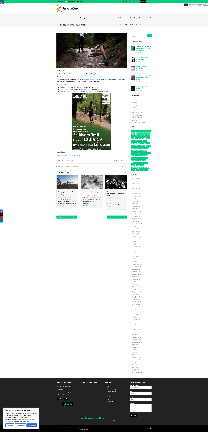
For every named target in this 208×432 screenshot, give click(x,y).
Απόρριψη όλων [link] (20, 425)
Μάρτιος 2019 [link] (136, 289)
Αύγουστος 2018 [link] (136, 307)
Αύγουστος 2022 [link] (136, 196)
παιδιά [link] (146, 155)
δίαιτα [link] (132, 141)
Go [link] (149, 36)
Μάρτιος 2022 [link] (136, 208)
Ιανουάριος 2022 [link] (136, 213)
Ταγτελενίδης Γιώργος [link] (144, 133)
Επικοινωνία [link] (143, 18)
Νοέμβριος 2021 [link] (136, 218)
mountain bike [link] (139, 131)
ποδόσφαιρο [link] (134, 162)
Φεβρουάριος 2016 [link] (137, 357)
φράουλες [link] (146, 167)
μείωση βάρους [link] (135, 153)
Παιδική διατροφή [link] (137, 117)
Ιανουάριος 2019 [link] (136, 294)
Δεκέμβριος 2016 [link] (136, 334)
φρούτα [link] (133, 170)
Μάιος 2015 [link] (135, 365)
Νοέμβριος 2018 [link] (136, 299)
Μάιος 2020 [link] (135, 256)
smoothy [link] (133, 133)
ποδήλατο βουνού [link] (141, 160)
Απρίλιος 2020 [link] (136, 259)
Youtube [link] (120, 18)
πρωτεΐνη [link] (145, 162)
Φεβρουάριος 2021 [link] (137, 236)
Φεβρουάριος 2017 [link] (137, 329)
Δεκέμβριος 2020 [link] (136, 241)
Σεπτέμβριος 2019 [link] (137, 276)
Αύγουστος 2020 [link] (136, 249)
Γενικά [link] (125, 160)
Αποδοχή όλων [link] (31, 425)
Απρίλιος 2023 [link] (136, 188)
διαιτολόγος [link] (76, 166)
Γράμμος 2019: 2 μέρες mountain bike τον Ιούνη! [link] (69, 155)
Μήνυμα (132, 403)
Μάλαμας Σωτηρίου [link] (62, 160)
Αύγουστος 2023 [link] (136, 183)
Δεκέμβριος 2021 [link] (136, 216)
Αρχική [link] (82, 18)
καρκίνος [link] (133, 148)
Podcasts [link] (129, 18)
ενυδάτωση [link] (142, 145)
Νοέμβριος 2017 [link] (136, 317)
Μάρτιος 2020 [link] (136, 261)
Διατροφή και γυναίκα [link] (138, 112)
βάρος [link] (132, 138)
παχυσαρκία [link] (145, 158)
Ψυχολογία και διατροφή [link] (139, 122)
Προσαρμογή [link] (9, 425)
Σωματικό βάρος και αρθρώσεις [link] (116, 217)
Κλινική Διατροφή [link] (93, 18)
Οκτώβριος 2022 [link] (136, 193)
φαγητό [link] (141, 167)
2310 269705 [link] (60, 389)
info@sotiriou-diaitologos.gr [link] (75, 1)
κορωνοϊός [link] (133, 150)
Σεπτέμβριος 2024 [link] (137, 178)
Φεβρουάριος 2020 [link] (137, 264)
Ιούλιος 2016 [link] (135, 347)
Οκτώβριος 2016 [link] (136, 339)
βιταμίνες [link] (137, 138)
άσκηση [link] (70, 166)
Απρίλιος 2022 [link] (136, 206)
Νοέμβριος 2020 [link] (136, 244)
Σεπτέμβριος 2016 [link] (137, 342)
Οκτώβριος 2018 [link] (136, 302)
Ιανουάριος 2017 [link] (136, 332)
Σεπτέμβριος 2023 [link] (137, 181)
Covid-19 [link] (133, 131)
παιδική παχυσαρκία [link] (136, 158)
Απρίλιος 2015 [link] (136, 367)
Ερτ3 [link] (137, 133)
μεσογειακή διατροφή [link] (145, 153)
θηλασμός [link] (148, 145)
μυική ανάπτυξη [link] (135, 155)
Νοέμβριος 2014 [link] (136, 370)
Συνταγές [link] (134, 120)
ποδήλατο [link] (133, 160)
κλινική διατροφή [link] (144, 148)
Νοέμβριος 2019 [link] (136, 271)
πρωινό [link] (140, 162)
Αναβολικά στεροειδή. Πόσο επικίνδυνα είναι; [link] (143, 77)
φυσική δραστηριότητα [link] (141, 170)
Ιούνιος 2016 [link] (135, 349)
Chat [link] (65, 395)
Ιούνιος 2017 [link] (135, 327)
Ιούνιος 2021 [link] (135, 229)
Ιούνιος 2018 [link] (135, 312)
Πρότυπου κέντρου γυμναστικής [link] (92, 79)
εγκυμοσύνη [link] (147, 143)
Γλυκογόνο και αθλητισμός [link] (116, 192)
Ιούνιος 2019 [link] (135, 281)
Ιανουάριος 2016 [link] (136, 360)
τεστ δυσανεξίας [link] (140, 165)
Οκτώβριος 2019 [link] (136, 274)
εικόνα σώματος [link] (134, 145)
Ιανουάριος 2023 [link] (136, 191)
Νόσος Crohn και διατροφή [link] (141, 67)
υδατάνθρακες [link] (134, 167)
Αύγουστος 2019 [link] (136, 279)
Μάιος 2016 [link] (135, 352)
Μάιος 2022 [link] (135, 203)
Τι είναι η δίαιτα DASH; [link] (142, 87)
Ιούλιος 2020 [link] (135, 251)
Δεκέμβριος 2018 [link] (136, 297)
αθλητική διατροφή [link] (63, 166)
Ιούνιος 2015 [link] (135, 362)
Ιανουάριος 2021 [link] (136, 239)
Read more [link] (61, 205)
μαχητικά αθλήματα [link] (142, 150)
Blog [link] (135, 18)
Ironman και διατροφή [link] (65, 192)
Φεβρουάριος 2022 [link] (137, 211)
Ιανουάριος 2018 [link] (136, 314)
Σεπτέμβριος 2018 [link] (137, 304)
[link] (2, 2)
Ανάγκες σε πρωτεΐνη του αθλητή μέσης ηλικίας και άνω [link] (91, 193)
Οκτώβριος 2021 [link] (136, 221)
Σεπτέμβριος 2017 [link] (137, 322)
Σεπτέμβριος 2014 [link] (137, 372)
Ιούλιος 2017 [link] (135, 324)
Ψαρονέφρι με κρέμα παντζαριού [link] (67, 217)
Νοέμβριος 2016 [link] (136, 337)
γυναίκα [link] (148, 138)
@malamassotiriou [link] (94, 418)
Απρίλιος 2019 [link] (136, 286)
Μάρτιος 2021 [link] (136, 234)
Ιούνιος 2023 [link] (135, 186)
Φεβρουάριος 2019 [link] (137, 292)
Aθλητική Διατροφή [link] (119, 160)
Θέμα (131, 397)
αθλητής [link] (138, 136)
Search (132, 34)
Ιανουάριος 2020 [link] (136, 266)
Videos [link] (134, 107)
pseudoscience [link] (147, 131)
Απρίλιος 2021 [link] (136, 231)
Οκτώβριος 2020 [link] (136, 246)
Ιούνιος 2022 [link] (135, 201)
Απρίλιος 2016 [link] (136, 354)
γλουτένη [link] (143, 138)
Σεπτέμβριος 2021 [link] (137, 224)
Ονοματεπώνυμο (134, 385)
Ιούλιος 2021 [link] (135, 226)
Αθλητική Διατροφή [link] (108, 18)
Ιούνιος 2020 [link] (135, 254)
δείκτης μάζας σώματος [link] (140, 141)
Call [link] (68, 395)
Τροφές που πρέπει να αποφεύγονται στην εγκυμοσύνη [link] (144, 48)
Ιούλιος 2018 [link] (135, 309)
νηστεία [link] (142, 155)
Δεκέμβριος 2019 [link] (136, 269)
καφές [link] (137, 148)
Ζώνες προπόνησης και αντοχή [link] (142, 58)
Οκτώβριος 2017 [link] (136, 319)
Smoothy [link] (134, 102)
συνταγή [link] (133, 165)
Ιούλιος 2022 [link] (135, 198)
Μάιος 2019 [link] (135, 284)
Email (131, 391)
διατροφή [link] (140, 143)
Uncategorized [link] (136, 105)
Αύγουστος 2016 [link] (136, 344)
